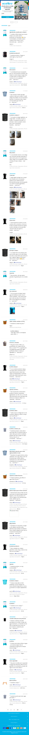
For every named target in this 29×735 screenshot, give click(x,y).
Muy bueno (12, 152)
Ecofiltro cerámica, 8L (15, 428)
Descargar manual (14, 713)
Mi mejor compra (14, 250)
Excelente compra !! (14, 115)
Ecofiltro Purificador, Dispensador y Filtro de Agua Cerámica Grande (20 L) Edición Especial (18, 594)
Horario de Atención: (14, 725)
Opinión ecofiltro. (14, 389)
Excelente (12, 92)
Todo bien (12, 175)
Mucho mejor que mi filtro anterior (18, 490)
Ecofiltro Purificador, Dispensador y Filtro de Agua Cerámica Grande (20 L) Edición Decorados (18, 358)
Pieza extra (12, 220)
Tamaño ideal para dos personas (18, 618)
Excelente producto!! (15, 53)
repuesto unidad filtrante (16, 475)
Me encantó (12, 69)
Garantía (12, 273)
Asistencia (14, 716)
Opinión (11, 564)
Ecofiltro (12, 641)
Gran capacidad (13, 660)
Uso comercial (13, 291)
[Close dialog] (27, 1)
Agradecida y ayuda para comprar (18, 32)
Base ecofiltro (13, 680)
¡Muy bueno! (13, 523)
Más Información (14, 719)
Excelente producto (14, 546)
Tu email (2, 13)
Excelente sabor (13, 410)
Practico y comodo (14, 342)
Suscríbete (14, 722)
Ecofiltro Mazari (14, 366)
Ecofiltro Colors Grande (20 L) (15, 45)
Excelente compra (14, 580)
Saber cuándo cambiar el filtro (17, 321)
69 (17, 710)
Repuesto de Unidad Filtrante (15, 327)
